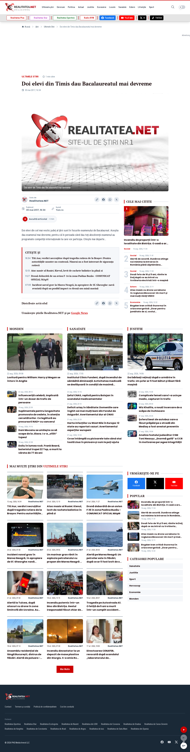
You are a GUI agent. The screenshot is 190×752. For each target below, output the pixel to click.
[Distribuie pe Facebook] (103, 199)
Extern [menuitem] (132, 7)
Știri (37, 27)
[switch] (182, 7)
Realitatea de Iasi (97, 729)
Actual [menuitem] (81, 7)
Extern (133, 287)
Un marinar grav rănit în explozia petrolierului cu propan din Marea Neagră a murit (64, 560)
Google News (79, 313)
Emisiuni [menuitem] (61, 7)
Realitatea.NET (39, 201)
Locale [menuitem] (112, 7)
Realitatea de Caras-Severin (156, 724)
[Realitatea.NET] (21, 7)
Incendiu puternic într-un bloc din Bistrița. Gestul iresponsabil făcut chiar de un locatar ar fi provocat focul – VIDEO (64, 610)
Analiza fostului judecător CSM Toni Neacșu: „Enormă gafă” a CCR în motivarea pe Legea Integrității (161, 438)
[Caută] (173, 7)
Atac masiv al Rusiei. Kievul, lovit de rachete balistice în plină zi (67, 270)
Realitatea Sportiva (13, 724)
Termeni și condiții (22, 707)
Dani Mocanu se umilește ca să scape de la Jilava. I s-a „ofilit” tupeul (37, 433)
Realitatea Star (30, 724)
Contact (8, 707)
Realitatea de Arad (58, 729)
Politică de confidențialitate (45, 707)
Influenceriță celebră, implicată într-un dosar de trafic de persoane (38, 399)
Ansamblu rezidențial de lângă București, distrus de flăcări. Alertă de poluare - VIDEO (24, 656)
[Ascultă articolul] (183, 729)
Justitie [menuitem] (90, 7)
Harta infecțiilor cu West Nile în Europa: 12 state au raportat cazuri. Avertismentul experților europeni (93, 426)
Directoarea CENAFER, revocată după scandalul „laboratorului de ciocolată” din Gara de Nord (104, 656)
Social (127, 249)
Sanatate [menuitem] (122, 7)
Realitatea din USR (90, 724)
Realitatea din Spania (140, 729)
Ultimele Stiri (49, 27)
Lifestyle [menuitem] (142, 7)
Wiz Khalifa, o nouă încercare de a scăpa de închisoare (160, 409)
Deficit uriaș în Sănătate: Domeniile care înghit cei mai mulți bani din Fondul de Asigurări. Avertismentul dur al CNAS (92, 411)
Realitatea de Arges (77, 729)
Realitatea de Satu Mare (117, 729)
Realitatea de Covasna (110, 724)
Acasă (27, 27)
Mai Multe (65, 669)
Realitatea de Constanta (37, 729)
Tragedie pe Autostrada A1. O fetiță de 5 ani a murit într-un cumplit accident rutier (104, 608)
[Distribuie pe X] (116, 199)
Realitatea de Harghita (14, 729)
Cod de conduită (67, 707)
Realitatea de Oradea (132, 724)
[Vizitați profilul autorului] (25, 200)
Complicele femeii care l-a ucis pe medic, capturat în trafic (160, 397)
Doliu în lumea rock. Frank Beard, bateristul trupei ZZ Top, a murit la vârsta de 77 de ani (40, 449)
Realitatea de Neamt (70, 724)
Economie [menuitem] (101, 7)
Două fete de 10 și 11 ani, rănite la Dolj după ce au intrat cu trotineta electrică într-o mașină (149, 277)
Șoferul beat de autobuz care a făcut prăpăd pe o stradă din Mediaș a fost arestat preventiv (159, 423)
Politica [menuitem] (71, 7)
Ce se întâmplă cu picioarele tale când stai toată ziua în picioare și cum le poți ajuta (94, 440)
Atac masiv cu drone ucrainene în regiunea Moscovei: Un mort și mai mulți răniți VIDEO (148, 293)
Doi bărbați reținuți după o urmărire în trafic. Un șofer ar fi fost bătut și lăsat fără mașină (154, 381)
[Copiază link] (97, 199)
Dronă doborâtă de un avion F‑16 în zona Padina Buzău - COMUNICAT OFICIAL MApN (70, 277)
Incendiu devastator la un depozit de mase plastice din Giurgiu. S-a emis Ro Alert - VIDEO (63, 656)
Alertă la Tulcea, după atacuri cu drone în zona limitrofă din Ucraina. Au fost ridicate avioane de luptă (22, 610)
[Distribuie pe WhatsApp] (110, 199)
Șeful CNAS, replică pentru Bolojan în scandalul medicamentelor (90, 397)
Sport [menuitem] (151, 7)
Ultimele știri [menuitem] (48, 7)
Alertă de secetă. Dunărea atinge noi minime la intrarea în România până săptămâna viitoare (149, 263)
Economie (135, 302)
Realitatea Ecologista (49, 724)
